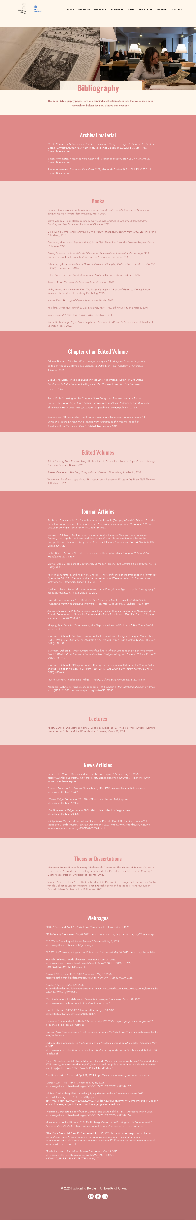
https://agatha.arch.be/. (143, 952)
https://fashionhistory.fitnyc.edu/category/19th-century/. (123, 934)
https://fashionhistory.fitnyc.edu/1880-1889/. (70, 1013)
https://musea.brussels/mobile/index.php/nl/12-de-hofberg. (108, 1126)
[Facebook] (98, 1196)
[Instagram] (91, 1196)
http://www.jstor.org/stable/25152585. (92, 690)
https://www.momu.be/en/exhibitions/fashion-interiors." (77, 1003)
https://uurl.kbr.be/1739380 (62, 803)
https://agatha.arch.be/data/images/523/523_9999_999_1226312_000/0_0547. (89, 1115)
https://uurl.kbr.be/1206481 (62, 792)
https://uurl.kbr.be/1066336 (62, 813)
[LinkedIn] (105, 1196)
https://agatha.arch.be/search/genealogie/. (70, 945)
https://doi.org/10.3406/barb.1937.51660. (126, 603)
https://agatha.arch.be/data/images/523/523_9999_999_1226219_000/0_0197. (89, 1086)
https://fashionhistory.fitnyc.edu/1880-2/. (106, 927)
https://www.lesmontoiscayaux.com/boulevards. (122, 1075)
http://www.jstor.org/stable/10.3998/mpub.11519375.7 (106, 407)
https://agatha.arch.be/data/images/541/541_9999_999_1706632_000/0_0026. (89, 977)
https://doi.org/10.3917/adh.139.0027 (84, 527)
